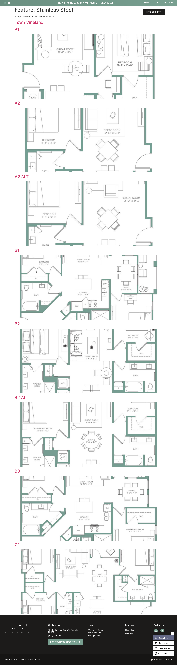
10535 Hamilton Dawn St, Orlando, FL (158, 3)
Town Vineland (29, 22)
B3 (17, 471)
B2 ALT (22, 397)
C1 (17, 544)
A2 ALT (22, 176)
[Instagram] (5, 3)
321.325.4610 (135, 12)
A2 (17, 103)
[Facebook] (9, 3)
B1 (17, 250)
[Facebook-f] (162, 631)
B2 (17, 323)
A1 (17, 29)
